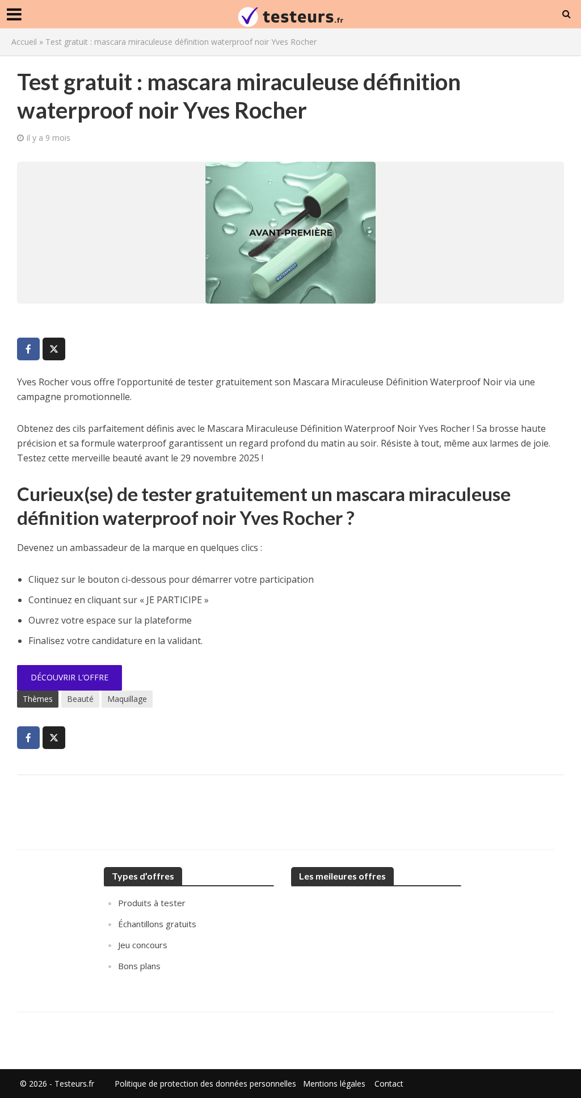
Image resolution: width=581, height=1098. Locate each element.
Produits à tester (152, 902)
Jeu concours (142, 944)
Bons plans (139, 965)
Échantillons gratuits (157, 923)
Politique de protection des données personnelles (205, 1083)
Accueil (24, 41)
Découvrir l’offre (69, 677)
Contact (388, 1083)
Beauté (80, 698)
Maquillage (127, 698)
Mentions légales (334, 1083)
